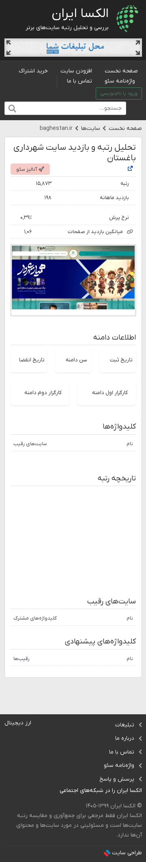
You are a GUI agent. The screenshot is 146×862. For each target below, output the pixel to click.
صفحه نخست (121, 71)
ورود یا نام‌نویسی (118, 93)
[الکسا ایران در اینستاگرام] (53, 791)
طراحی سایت (127, 853)
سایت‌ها (90, 128)
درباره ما (124, 738)
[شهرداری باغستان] (130, 168)
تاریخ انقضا (32, 360)
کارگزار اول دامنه (110, 392)
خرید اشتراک (33, 71)
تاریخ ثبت (121, 360)
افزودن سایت (76, 71)
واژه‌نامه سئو (120, 81)
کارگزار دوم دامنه (43, 392)
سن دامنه (76, 360)
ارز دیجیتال (17, 723)
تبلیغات (124, 725)
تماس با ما (79, 81)
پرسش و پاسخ (116, 779)
